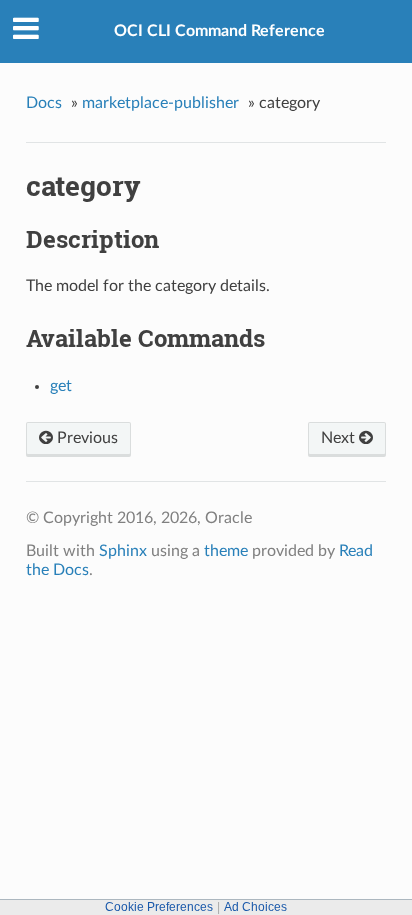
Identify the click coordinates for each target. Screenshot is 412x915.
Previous (85, 438)
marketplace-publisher (160, 103)
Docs (44, 103)
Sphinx (123, 551)
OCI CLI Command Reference (219, 31)
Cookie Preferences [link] (159, 907)
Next (340, 438)
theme (226, 551)
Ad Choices (255, 907)
